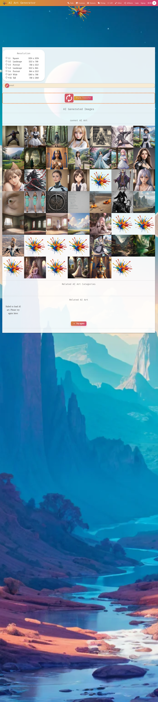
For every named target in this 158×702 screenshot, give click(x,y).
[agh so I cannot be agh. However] (144, 180)
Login (137, 3)
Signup (143, 3)
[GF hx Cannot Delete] (13, 180)
